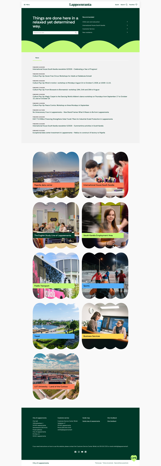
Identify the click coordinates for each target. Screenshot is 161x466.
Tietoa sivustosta (108, 463)
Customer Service (89, 29)
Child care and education (91, 22)
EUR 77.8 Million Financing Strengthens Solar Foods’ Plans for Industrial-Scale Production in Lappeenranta (73, 119)
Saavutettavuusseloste (121, 463)
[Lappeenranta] (81, 4)
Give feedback (111, 421)
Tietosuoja (98, 463)
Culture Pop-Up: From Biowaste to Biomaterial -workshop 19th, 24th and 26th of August (66, 90)
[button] (124, 5)
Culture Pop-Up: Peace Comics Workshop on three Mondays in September (61, 105)
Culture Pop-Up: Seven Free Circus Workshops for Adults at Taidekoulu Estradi (62, 76)
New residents (87, 32)
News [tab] (37, 58)
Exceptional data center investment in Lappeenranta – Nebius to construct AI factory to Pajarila (69, 133)
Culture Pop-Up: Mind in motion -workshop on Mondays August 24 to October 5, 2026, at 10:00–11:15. (72, 83)
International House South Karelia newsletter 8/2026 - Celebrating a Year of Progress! (65, 69)
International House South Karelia (94, 25)
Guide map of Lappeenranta (91, 421)
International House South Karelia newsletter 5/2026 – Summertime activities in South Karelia (68, 126)
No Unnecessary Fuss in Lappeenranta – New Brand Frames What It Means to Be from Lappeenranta (71, 112)
